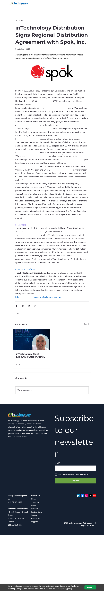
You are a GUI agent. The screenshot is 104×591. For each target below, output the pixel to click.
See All (86, 324)
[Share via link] (35, 305)
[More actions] (87, 20)
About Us (35, 502)
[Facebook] (82, 495)
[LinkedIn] (78, 495)
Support (34, 522)
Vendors (34, 509)
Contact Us (35, 519)
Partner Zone (36, 512)
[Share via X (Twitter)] (23, 305)
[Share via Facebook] (16, 305)
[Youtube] (94, 495)
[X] (90, 495)
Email (57, 463)
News (33, 505)
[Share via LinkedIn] (29, 305)
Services (34, 515)
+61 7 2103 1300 (15, 502)
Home (34, 499)
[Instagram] (86, 495)
